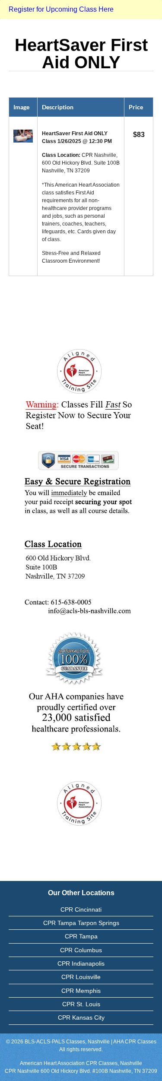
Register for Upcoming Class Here (61, 9)
